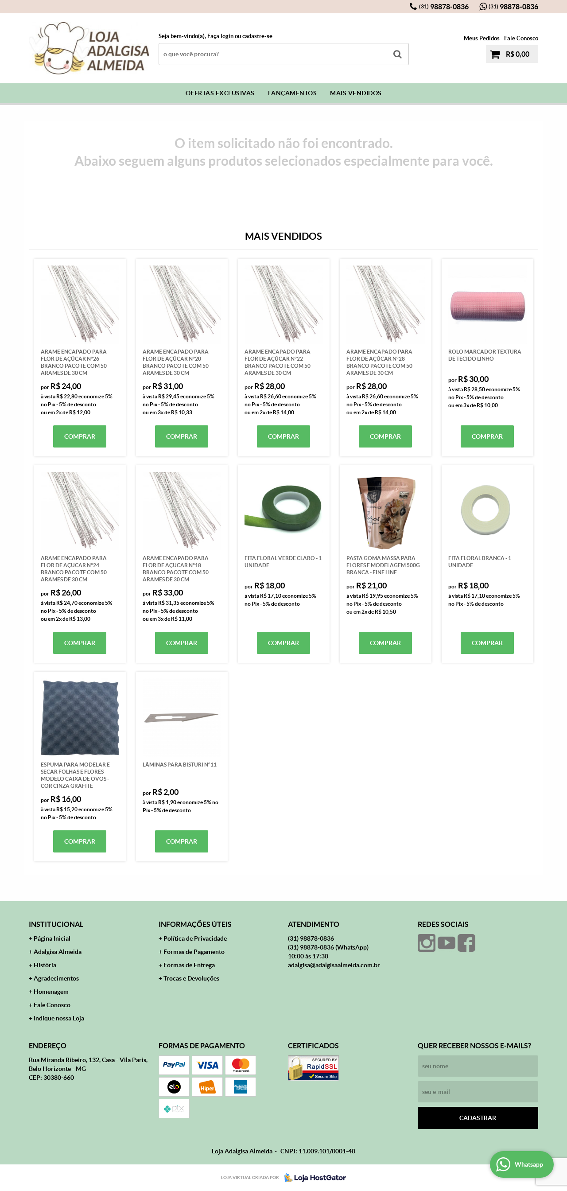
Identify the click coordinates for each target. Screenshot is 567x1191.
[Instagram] (426, 943)
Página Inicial (52, 938)
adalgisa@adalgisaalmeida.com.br (334, 965)
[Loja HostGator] (312, 1177)
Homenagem (51, 991)
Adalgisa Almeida (58, 951)
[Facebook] (466, 943)
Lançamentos (292, 93)
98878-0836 (444, 7)
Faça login (220, 36)
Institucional (56, 924)
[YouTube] (446, 943)
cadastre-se (257, 36)
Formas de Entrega (189, 965)
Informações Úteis (195, 924)
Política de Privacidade (195, 938)
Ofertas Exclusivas (220, 93)
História (45, 965)
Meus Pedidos (482, 38)
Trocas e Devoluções (191, 978)
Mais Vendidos (356, 93)
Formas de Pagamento (194, 951)
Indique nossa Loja (59, 1018)
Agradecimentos (56, 978)
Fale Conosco (521, 38)
